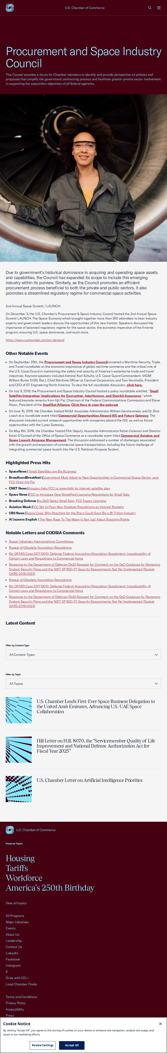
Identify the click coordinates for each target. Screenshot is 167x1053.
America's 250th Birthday (50, 887)
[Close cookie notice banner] (160, 1023)
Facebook (13, 959)
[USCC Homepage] (83, 830)
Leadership (14, 941)
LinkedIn (12, 953)
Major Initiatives (17, 922)
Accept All (72, 1045)
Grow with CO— (17, 978)
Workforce (24, 878)
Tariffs (17, 868)
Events (10, 928)
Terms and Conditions (21, 997)
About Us (12, 934)
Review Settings (43, 1045)
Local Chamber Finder (21, 984)
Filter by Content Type (17, 645)
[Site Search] (149, 7)
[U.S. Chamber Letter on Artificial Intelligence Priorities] (19, 789)
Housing (20, 858)
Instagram (13, 965)
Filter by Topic (13, 674)
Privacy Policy (15, 1003)
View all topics (16, 903)
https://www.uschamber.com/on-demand (35, 340)
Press (10, 1015)
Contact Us (14, 947)
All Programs (15, 916)
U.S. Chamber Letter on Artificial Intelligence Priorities (89, 780)
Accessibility (15, 1009)
